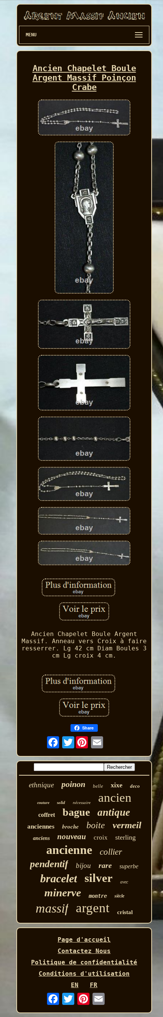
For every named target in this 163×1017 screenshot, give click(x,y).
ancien (115, 797)
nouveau (71, 836)
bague (76, 812)
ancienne (69, 850)
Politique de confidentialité (84, 962)
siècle (119, 896)
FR (93, 985)
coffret (46, 815)
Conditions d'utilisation (84, 973)
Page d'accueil (84, 939)
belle (98, 786)
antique (113, 812)
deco (135, 786)
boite (95, 825)
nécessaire (82, 802)
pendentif (49, 863)
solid (61, 802)
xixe (116, 785)
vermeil (127, 825)
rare (105, 865)
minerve (62, 892)
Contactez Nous (84, 951)
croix (101, 837)
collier (111, 852)
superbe (128, 866)
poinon (73, 784)
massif (52, 908)
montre (98, 896)
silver (99, 878)
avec (124, 882)
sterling (125, 837)
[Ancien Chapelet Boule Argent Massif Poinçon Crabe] (84, 118)
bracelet (58, 878)
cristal (125, 912)
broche (70, 826)
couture (43, 803)
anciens (41, 838)
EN (74, 985)
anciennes (41, 826)
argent (93, 907)
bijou (83, 865)
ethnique (41, 785)
